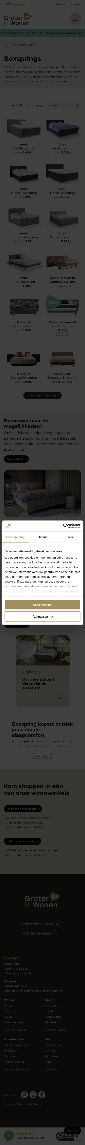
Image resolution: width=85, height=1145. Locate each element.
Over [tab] (69, 537)
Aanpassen (40, 616)
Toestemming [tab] (15, 537)
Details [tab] (42, 537)
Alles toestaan (42, 604)
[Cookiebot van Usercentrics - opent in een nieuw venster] (63, 526)
